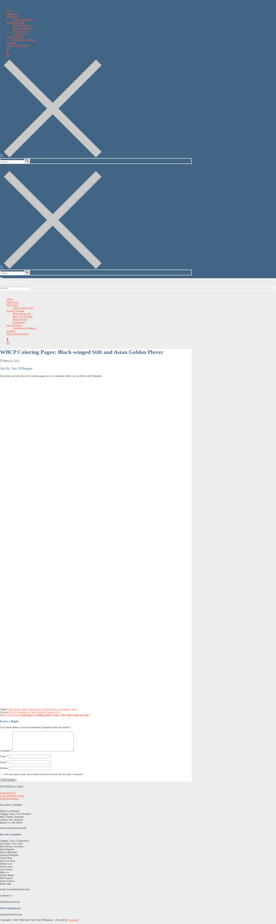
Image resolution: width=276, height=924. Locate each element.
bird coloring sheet (17, 709)
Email (4, 762)
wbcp (74, 709)
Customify (73, 920)
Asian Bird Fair (8, 792)
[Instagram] (7, 55)
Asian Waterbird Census (12, 795)
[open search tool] (51, 156)
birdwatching (34, 709)
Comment (6, 750)
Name (4, 756)
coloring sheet (50, 709)
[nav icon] (1, 277)
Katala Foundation (9, 798)
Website (4, 768)
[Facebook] (7, 51)
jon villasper (64, 709)
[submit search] (27, 161)
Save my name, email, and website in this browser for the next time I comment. (43, 774)
